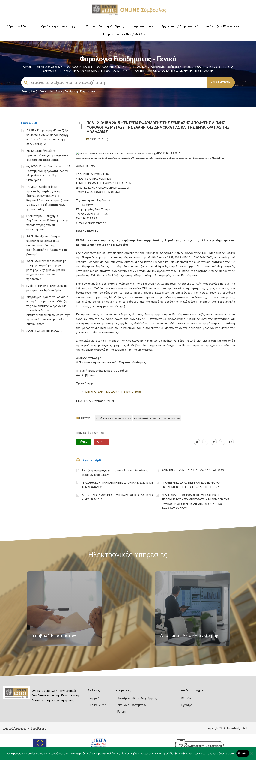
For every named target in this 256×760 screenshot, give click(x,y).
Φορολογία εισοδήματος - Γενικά (171, 66)
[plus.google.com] (222, 442)
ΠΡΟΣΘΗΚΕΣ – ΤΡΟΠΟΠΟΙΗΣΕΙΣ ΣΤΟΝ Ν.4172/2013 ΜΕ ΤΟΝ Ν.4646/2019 (117, 485)
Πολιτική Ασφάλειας (15, 728)
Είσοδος (186, 698)
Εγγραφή (186, 705)
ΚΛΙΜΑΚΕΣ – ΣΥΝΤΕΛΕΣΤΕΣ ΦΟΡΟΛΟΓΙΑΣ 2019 (193, 470)
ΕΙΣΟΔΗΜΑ (139, 66)
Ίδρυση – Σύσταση (20, 26)
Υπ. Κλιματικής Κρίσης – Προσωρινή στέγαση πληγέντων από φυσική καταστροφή (47, 155)
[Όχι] (251, 755)
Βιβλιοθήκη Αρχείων (49, 66)
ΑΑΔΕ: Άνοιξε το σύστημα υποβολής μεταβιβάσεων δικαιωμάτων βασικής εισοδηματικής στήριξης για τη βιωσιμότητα (46, 245)
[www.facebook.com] (205, 442)
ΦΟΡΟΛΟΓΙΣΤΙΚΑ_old (79, 66)
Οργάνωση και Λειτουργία (60, 26)
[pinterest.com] (214, 442)
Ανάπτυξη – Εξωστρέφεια (225, 26)
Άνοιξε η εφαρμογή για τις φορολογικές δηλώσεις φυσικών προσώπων (115, 472)
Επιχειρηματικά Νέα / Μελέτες (125, 34)
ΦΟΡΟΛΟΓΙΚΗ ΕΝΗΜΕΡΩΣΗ (113, 66)
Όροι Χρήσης (38, 728)
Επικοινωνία (98, 705)
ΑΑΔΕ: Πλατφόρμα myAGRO (44, 330)
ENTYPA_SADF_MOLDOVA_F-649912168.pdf (114, 391)
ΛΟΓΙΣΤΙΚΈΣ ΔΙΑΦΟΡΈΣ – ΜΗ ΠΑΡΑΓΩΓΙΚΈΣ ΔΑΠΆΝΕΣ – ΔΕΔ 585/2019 (118, 497)
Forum (121, 711)
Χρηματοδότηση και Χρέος (105, 26)
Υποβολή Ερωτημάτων (131, 705)
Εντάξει (242, 753)
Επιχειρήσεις (88, 91)
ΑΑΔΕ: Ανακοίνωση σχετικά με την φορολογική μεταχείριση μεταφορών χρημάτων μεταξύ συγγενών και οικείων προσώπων (46, 270)
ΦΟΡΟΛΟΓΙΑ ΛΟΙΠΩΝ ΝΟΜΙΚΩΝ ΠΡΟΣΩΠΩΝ (157, 418)
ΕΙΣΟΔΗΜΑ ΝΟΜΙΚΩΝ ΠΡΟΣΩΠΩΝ (113, 418)
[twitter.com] (197, 442)
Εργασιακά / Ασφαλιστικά (180, 26)
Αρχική (27, 66)
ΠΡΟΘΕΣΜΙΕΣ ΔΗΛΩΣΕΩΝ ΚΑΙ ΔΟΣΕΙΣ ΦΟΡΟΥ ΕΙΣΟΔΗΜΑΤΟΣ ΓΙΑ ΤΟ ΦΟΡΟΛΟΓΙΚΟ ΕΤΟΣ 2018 (193, 485)
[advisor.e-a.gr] (230, 442)
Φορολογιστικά (143, 26)
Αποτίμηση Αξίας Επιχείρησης (137, 698)
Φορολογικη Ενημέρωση (64, 91)
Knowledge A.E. (237, 728)
